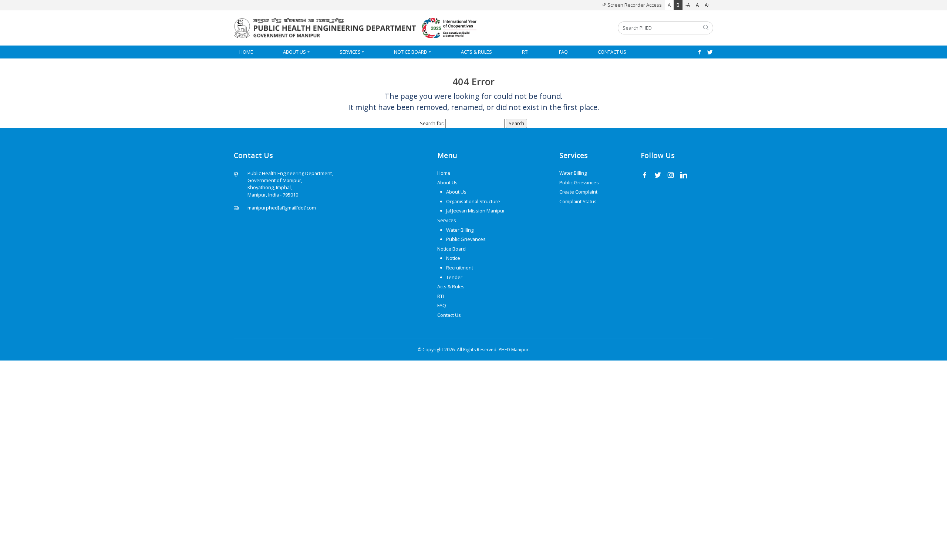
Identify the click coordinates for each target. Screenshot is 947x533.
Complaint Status (578, 201)
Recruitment (459, 267)
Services (350, 51)
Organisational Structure (473, 201)
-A (687, 4)
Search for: (432, 123)
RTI (525, 51)
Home (246, 51)
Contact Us (612, 51)
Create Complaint (578, 191)
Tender (454, 277)
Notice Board (410, 51)
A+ (707, 4)
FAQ (563, 51)
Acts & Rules (476, 51)
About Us (294, 51)
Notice (453, 258)
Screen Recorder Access (634, 4)
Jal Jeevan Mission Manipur (475, 210)
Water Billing (460, 230)
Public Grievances (466, 239)
